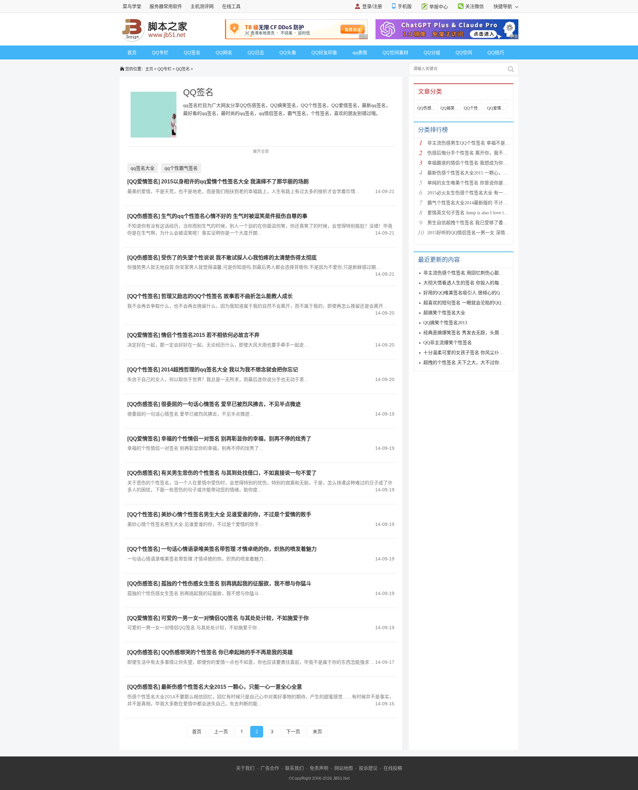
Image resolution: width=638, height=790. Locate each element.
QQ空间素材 (395, 52)
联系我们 (294, 768)
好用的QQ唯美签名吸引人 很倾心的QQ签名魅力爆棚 (477, 292)
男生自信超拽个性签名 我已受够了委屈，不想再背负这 (483, 222)
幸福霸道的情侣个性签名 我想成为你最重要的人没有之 (483, 162)
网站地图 (343, 768)
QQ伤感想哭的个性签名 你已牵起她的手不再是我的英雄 (227, 652)
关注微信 (474, 6)
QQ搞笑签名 (451, 108)
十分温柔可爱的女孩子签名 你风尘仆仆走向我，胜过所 (479, 352)
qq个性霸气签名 (181, 168)
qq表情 (360, 52)
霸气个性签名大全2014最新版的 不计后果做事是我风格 (483, 202)
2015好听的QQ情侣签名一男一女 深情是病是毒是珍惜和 (484, 232)
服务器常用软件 (166, 6)
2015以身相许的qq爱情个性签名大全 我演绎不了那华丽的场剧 (235, 181)
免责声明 (319, 768)
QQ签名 (192, 52)
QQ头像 (287, 52)
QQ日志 (256, 52)
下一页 (293, 731)
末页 (317, 731)
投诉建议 (368, 768)
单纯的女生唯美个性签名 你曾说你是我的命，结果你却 (483, 182)
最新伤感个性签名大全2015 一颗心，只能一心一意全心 (483, 172)
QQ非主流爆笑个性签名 (447, 342)
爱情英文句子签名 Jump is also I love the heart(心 (476, 212)
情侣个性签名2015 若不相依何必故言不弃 (210, 335)
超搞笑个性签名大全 (444, 312)
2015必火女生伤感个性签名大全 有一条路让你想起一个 (483, 192)
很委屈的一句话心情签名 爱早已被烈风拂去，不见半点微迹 (231, 404)
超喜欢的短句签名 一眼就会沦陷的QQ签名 (466, 302)
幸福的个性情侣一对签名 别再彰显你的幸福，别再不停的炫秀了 (236, 439)
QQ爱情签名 (497, 108)
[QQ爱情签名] (143, 181)
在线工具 (231, 6)
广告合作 (270, 768)
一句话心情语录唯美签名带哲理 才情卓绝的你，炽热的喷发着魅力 (239, 549)
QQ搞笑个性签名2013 (445, 322)
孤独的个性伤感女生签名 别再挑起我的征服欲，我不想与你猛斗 (236, 583)
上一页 (221, 731)
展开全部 (261, 151)
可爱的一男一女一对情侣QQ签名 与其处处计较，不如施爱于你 (235, 618)
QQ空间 (464, 52)
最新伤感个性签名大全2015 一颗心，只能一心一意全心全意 (231, 687)
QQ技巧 (495, 52)
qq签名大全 (143, 168)
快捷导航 (503, 6)
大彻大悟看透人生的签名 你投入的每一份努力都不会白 (479, 282)
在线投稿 (392, 768)
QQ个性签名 (474, 108)
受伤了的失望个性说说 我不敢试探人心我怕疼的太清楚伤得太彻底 (239, 257)
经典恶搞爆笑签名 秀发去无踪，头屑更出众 (468, 332)
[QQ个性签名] (143, 296)
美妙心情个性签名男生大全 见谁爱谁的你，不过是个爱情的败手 (236, 514)
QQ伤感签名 (427, 108)
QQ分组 (432, 52)
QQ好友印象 (324, 52)
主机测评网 (202, 6)
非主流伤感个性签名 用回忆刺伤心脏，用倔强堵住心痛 (479, 272)
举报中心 (438, 6)
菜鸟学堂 (132, 6)
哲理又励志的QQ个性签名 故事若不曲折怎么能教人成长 (227, 296)
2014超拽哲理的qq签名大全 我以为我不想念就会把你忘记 (229, 369)
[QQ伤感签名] (143, 216)
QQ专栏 (160, 52)
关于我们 (245, 768)
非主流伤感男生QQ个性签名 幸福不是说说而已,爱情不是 (485, 143)
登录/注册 (372, 6)
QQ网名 (224, 52)
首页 (132, 52)
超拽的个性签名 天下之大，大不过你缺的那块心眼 (475, 362)
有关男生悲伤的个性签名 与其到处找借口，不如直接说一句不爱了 (239, 473)
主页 (149, 69)
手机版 (405, 6)
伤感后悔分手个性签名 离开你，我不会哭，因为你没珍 (483, 152)
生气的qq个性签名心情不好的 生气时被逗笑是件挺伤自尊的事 (234, 216)
